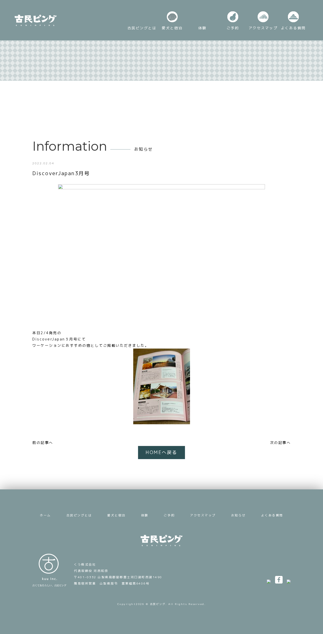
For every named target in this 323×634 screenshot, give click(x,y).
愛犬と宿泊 (116, 515)
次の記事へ (280, 442)
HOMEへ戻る (161, 452)
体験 (144, 515)
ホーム (45, 515)
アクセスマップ (203, 515)
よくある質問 (272, 515)
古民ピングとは (79, 515)
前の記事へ (42, 442)
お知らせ (238, 515)
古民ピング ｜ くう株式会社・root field (36, 20)
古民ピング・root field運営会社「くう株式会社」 (49, 570)
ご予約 (169, 515)
